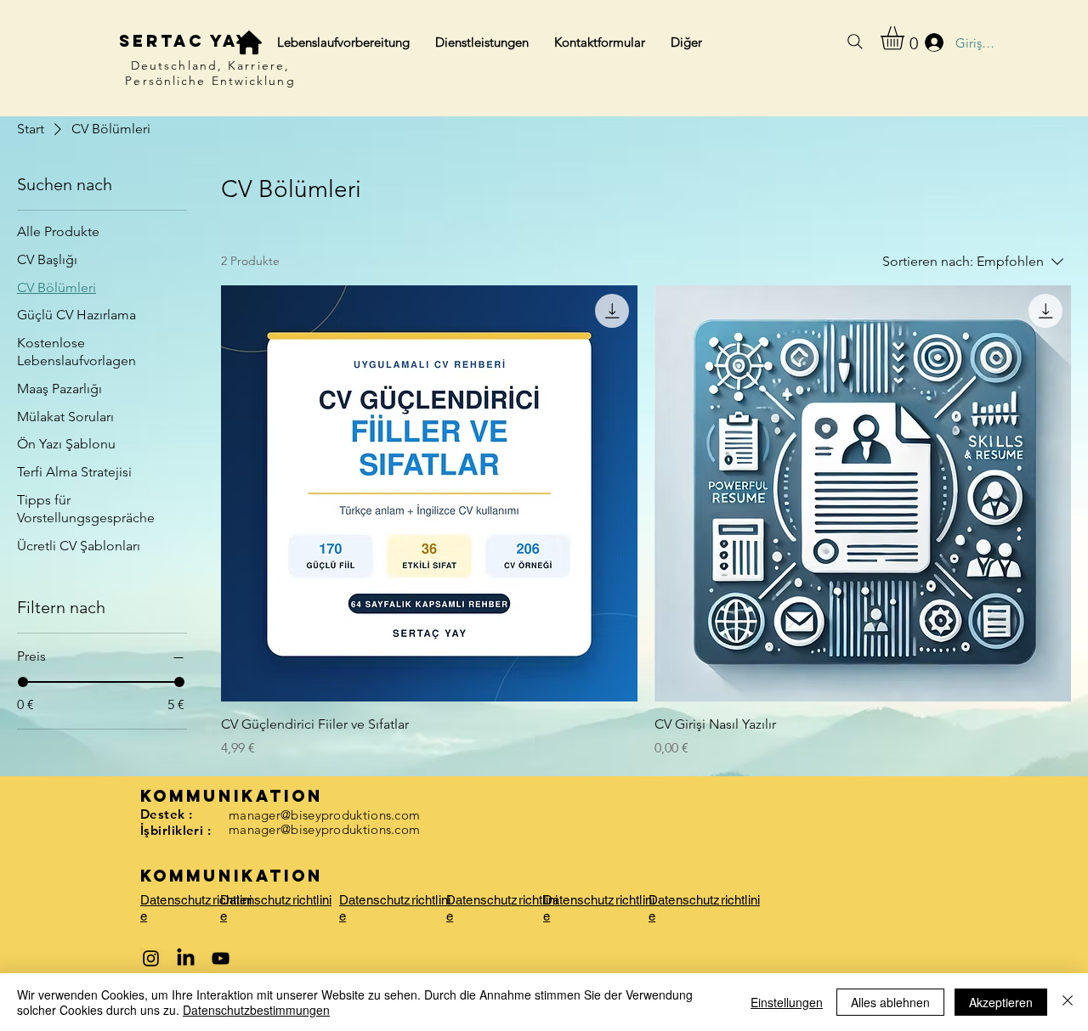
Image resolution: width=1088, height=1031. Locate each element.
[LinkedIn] (185, 958)
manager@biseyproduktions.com (324, 815)
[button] (906, 38)
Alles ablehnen (890, 1002)
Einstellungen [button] (787, 1002)
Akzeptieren (1001, 1002)
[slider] (23, 682)
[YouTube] (220, 958)
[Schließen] (1067, 1002)
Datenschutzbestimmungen (256, 1009)
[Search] (855, 41)
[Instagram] (151, 958)
